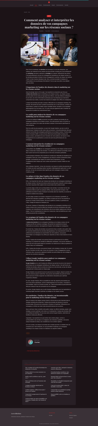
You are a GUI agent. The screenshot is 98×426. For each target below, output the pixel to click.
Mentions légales (73, 415)
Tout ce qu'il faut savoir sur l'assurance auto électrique (35, 381)
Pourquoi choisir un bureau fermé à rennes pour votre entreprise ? (61, 377)
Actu (36, 5)
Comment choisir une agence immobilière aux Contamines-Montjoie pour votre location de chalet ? (36, 400)
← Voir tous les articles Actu (33, 350)
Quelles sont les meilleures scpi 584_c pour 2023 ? (35, 377)
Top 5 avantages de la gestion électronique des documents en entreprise (36, 368)
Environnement (59, 5)
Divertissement (46, 5)
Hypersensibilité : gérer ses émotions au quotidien (60, 395)
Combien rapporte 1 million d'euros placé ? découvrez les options (35, 390)
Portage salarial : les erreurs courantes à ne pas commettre (35, 372)
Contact (71, 417)
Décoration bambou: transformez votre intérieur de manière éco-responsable (60, 372)
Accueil (31, 5)
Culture (40, 5)
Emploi (53, 5)
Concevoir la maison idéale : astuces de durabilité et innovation (60, 386)
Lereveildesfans (16, 413)
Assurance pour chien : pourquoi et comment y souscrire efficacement (62, 368)
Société (66, 5)
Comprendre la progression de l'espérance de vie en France (36, 395)
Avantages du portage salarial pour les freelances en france (34, 386)
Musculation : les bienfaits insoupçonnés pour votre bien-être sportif (61, 381)
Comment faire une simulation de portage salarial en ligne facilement (60, 390)
